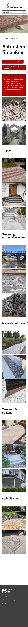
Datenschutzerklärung (7, 600)
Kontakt (5, 596)
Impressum (6, 603)
